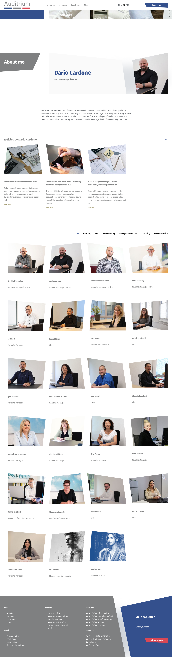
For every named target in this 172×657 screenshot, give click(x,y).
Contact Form (94, 645)
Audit (97, 233)
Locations (75, 5)
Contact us (156, 5)
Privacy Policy (13, 636)
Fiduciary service (55, 619)
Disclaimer (11, 639)
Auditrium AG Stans (97, 622)
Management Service (57, 622)
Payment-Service (161, 233)
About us (51, 5)
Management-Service (128, 233)
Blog (86, 5)
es (127, 5)
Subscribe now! (156, 640)
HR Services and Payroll (58, 625)
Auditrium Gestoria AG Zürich (101, 616)
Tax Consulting (109, 233)
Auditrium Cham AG (97, 625)
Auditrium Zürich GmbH (99, 613)
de (119, 5)
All (166, 139)
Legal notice (12, 642)
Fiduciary (87, 233)
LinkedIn (92, 642)
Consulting (145, 233)
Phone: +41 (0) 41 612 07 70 (99, 636)
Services (63, 5)
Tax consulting (54, 613)
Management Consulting (58, 616)
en (123, 5)
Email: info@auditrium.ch (100, 639)
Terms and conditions (16, 645)
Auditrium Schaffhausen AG (100, 619)
